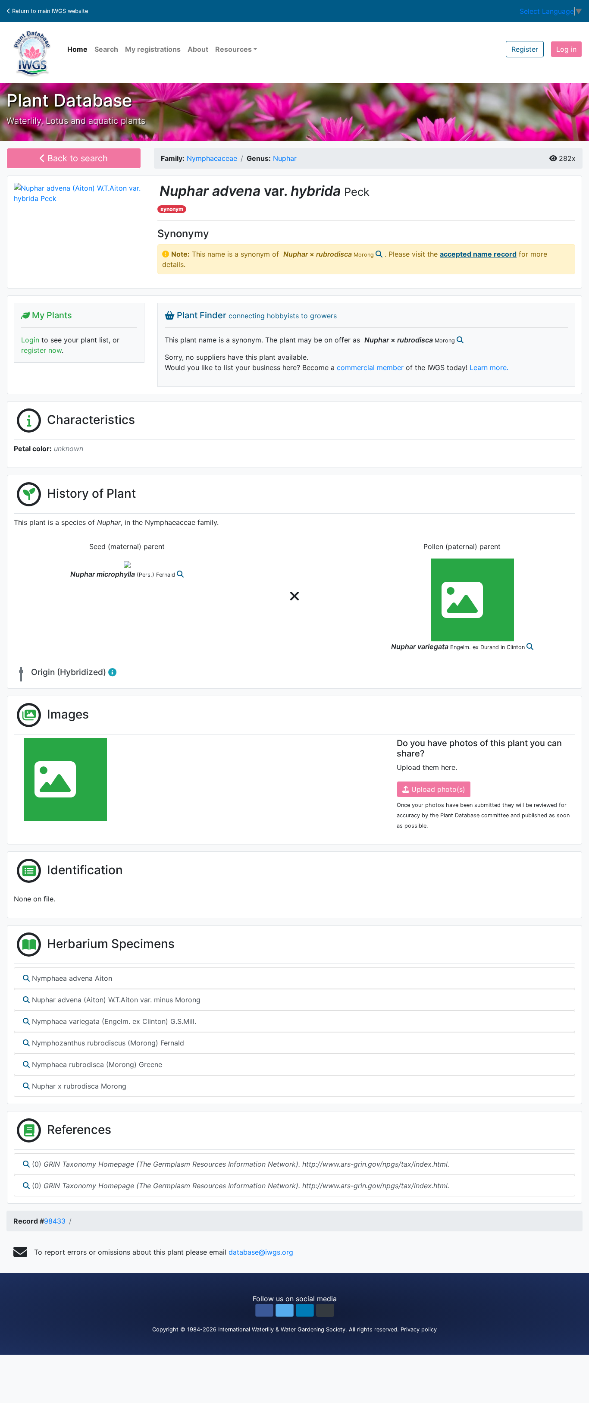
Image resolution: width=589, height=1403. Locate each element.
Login (30, 340)
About (198, 49)
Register (524, 49)
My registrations (153, 49)
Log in (566, 49)
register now (41, 350)
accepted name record (478, 254)
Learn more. (489, 367)
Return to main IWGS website (49, 11)
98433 (55, 1221)
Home (77, 49)
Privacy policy (419, 1329)
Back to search (76, 158)
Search (106, 49)
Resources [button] (233, 49)
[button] (264, 1310)
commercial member (370, 367)
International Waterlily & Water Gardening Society (281, 1329)
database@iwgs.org (261, 1252)
